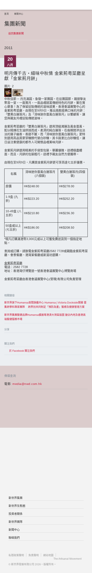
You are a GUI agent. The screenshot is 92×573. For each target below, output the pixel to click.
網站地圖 (48, 555)
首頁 (6, 14)
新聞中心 (18, 14)
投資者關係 (15, 513)
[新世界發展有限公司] (46, 445)
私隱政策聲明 (16, 555)
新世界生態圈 (17, 505)
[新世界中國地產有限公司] (46, 462)
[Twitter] (15, 338)
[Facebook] (7, 338)
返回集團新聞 (16, 33)
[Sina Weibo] (24, 338)
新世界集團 (15, 497)
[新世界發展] (24, 5)
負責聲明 (33, 555)
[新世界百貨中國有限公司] (46, 479)
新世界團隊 (15, 521)
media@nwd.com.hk (27, 384)
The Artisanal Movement (67, 558)
